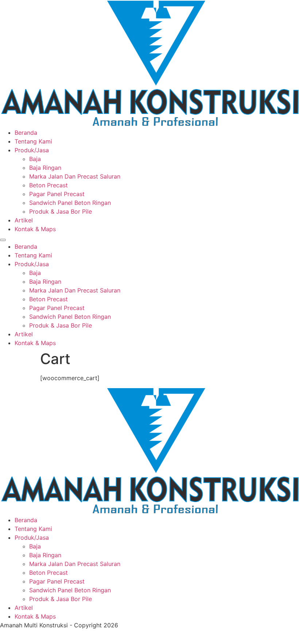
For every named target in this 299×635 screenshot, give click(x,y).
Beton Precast (48, 185)
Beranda (26, 132)
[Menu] (3, 240)
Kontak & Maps (35, 229)
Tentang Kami (33, 141)
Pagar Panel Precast (57, 194)
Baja (35, 158)
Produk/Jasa (32, 150)
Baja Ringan (45, 167)
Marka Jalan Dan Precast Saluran (74, 176)
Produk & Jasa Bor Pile (60, 211)
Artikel (24, 220)
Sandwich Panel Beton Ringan (70, 202)
